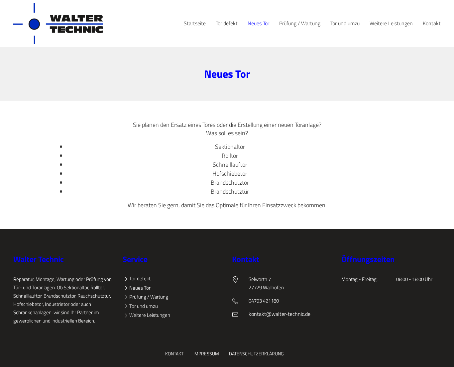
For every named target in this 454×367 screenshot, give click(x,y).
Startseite (195, 23)
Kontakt (432, 23)
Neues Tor (258, 23)
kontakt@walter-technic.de (279, 314)
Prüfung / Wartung (299, 23)
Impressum (206, 353)
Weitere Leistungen (391, 23)
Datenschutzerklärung (256, 353)
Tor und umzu (345, 23)
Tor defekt (227, 23)
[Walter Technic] (58, 23)
